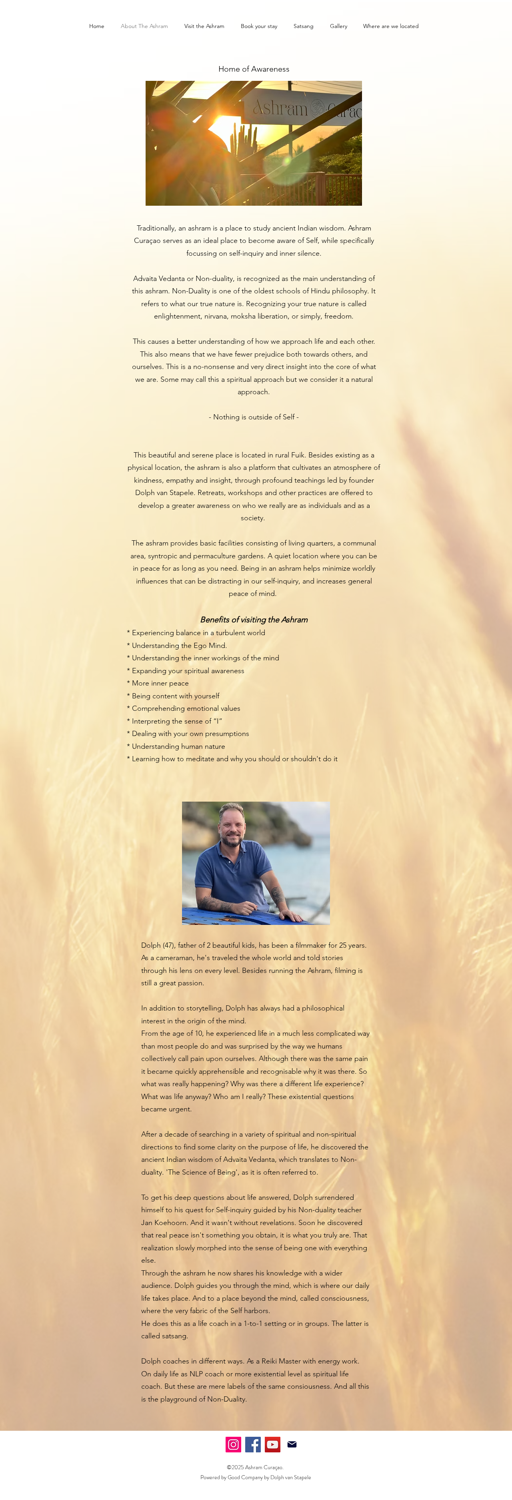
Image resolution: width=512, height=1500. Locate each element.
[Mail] (292, 1444)
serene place (212, 455)
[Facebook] (253, 1444)
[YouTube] (272, 1444)
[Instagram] (233, 1444)
